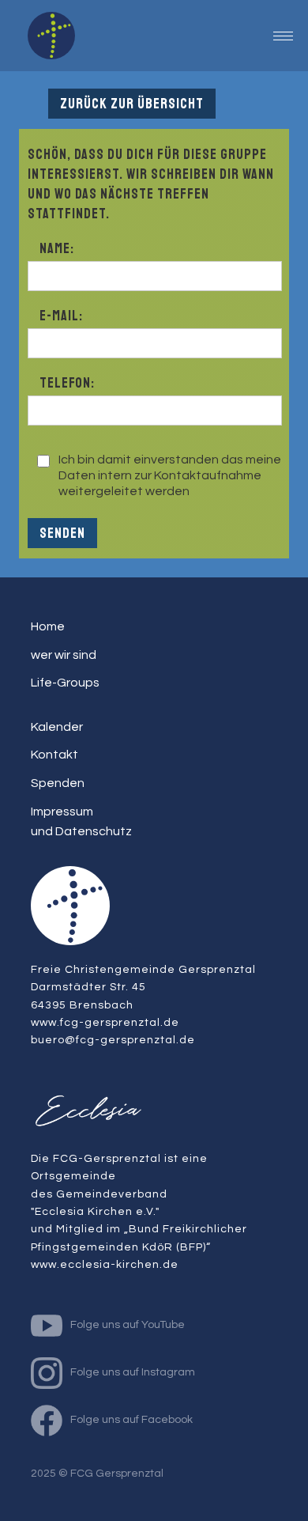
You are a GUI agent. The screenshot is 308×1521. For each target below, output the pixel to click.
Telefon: (67, 383)
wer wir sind (63, 655)
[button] (283, 36)
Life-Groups (65, 682)
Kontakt (54, 754)
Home (48, 626)
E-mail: (61, 315)
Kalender (57, 727)
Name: (56, 248)
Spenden (58, 783)
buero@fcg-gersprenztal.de (113, 1040)
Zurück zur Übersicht (132, 103)
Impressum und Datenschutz (81, 821)
